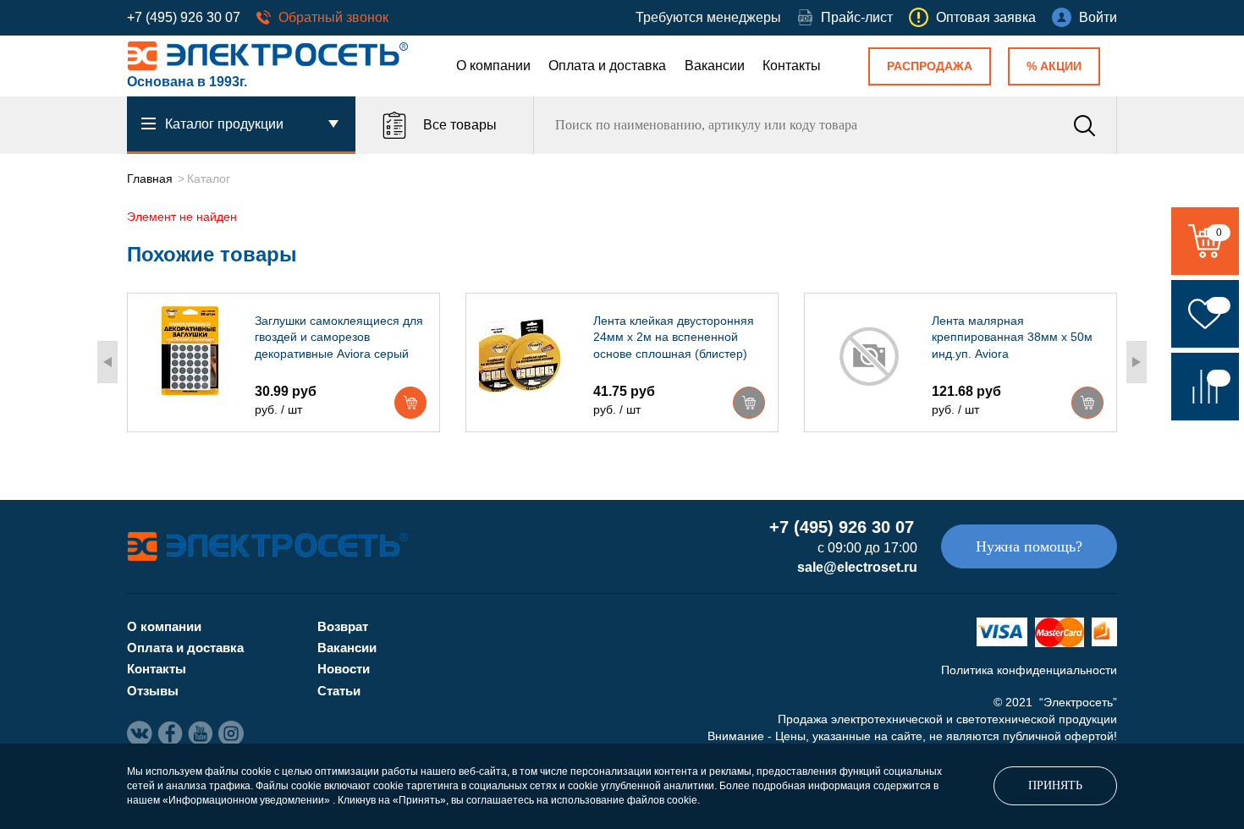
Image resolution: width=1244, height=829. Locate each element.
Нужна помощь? (1029, 546)
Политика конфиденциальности (1029, 670)
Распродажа (929, 66)
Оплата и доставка (607, 65)
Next (1136, 362)
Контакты (791, 65)
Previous (107, 362)
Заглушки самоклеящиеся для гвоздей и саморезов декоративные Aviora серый (339, 337)
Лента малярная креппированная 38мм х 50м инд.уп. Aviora (1012, 337)
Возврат (342, 626)
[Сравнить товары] (1205, 386)
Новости (343, 669)
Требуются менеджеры (708, 17)
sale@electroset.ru (857, 567)
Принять (1055, 785)
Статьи (339, 691)
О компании (493, 65)
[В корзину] (410, 403)
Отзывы (153, 691)
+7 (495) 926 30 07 (183, 17)
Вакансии (715, 65)
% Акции (1054, 66)
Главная (150, 178)
